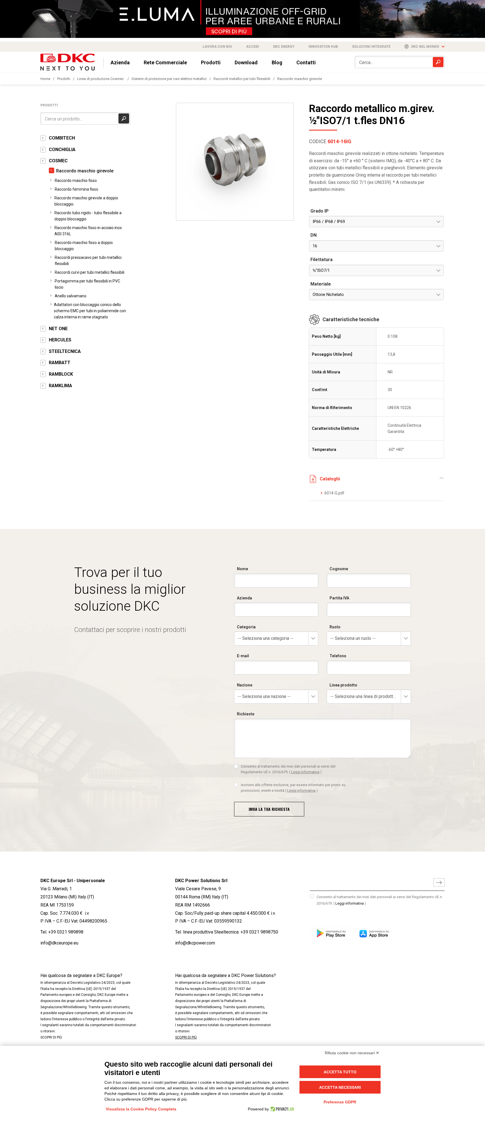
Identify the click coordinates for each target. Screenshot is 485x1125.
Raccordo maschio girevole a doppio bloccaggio (86, 201)
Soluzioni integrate (371, 47)
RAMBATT (59, 362)
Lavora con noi (217, 47)
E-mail (243, 656)
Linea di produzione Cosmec (101, 79)
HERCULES (60, 340)
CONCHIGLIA (62, 149)
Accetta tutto (340, 1072)
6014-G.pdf (334, 493)
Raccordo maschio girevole (299, 79)
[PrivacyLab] (281, 1109)
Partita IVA (339, 598)
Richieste (245, 714)
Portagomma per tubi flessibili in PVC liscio (87, 284)
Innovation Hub (323, 47)
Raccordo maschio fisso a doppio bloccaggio (84, 245)
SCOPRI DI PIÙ (51, 1037)
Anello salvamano (70, 296)
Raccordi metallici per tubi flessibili (242, 79)
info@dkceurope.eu (59, 943)
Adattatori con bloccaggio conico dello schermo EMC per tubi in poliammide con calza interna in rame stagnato (90, 310)
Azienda (120, 62)
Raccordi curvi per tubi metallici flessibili (89, 272)
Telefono (338, 656)
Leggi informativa (305, 772)
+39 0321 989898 (65, 932)
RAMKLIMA (60, 385)
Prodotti (211, 62)
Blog (277, 62)
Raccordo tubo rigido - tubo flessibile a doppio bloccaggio (88, 216)
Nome (242, 569)
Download (246, 62)
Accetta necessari (340, 1087)
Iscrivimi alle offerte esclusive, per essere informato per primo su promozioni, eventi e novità (293, 788)
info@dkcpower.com (195, 943)
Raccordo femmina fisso (76, 189)
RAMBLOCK (61, 374)
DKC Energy (283, 47)
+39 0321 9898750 (259, 932)
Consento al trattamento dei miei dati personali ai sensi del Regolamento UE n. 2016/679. (288, 769)
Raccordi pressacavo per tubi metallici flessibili (88, 260)
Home (45, 79)
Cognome (339, 569)
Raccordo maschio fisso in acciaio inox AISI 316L (88, 230)
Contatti (306, 62)
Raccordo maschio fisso (76, 180)
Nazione (244, 685)
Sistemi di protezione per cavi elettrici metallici (169, 79)
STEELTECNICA (65, 351)
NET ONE (58, 328)
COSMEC (58, 160)
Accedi (252, 47)
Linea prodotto (343, 685)
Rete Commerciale (165, 62)
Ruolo (335, 627)
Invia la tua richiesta (269, 809)
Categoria (246, 627)
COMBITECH (62, 138)
